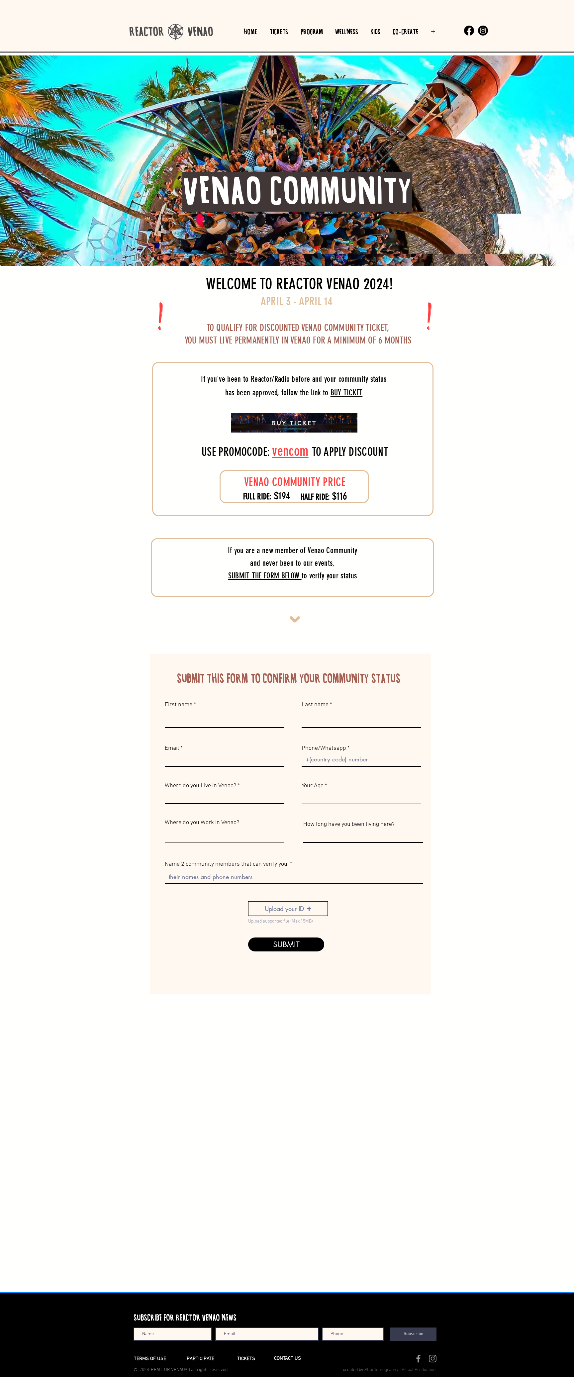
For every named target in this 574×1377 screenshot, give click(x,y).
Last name (315, 705)
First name (178, 705)
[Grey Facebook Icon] (418, 1358)
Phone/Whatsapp (324, 748)
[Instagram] (483, 31)
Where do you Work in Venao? (202, 823)
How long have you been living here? (349, 825)
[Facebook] (469, 31)
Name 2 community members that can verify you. (227, 864)
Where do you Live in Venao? (200, 786)
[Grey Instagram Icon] (433, 1358)
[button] (288, 908)
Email (172, 748)
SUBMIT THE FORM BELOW (265, 575)
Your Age (313, 786)
